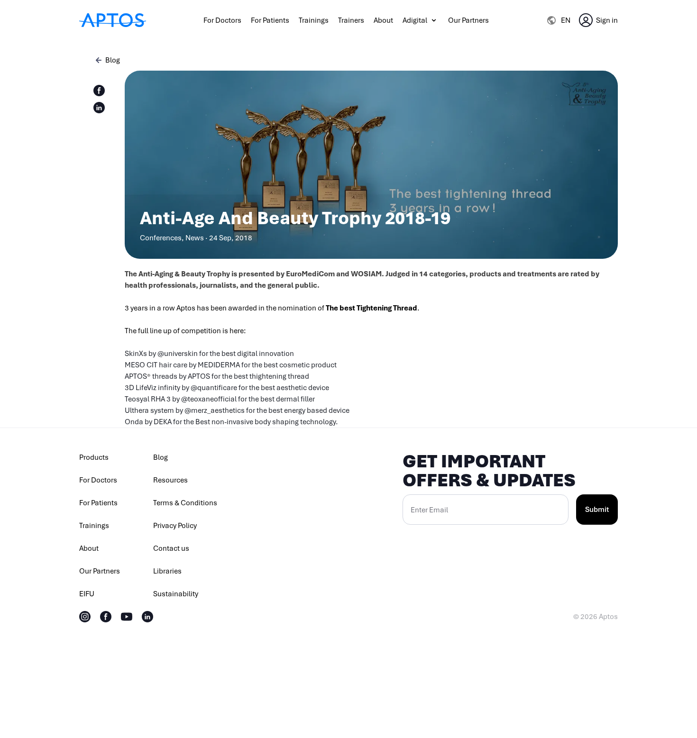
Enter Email (429, 510)
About (383, 20)
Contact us (171, 548)
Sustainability (175, 594)
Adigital (415, 20)
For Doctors (222, 20)
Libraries (167, 571)
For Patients (270, 20)
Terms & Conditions (185, 503)
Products (94, 457)
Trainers (351, 20)
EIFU (86, 594)
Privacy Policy (175, 525)
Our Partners (468, 20)
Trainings (314, 20)
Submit (597, 509)
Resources (170, 480)
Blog (160, 457)
